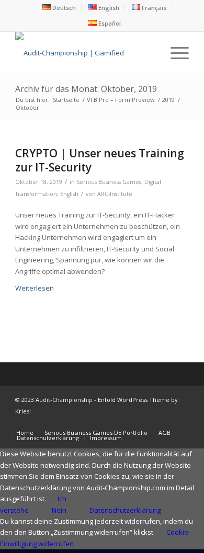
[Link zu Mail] (181, 422)
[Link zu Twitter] (118, 422)
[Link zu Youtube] (134, 422)
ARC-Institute (114, 194)
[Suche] (150, 53)
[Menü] (174, 53)
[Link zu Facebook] (102, 422)
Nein (59, 510)
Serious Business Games (108, 182)
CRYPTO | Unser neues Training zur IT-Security (99, 160)
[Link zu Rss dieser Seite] (165, 422)
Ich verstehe (33, 504)
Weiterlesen (34, 288)
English (69, 194)
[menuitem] (59, 7)
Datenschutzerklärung (125, 510)
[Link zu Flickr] (149, 422)
